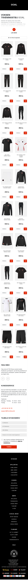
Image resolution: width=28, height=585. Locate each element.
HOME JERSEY (14, 467)
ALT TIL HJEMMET (14, 532)
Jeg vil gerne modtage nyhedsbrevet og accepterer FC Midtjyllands (13, 441)
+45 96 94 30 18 (6, 408)
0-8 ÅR (14, 508)
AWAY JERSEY (14, 470)
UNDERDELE (14, 521)
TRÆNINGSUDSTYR (14, 539)
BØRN (14, 495)
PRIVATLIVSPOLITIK (13, 561)
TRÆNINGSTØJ (14, 485)
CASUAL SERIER (14, 524)
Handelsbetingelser (13, 560)
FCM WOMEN (14, 472)
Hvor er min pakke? (13, 564)
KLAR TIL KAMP (14, 534)
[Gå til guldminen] (5, 569)
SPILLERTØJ (14, 464)
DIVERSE (14, 537)
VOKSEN (14, 480)
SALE (14, 545)
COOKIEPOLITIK (13, 562)
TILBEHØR (14, 490)
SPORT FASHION (14, 516)
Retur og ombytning (13, 563)
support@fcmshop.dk (8, 411)
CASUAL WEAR (14, 488)
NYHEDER (14, 459)
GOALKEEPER (14, 475)
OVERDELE (14, 519)
